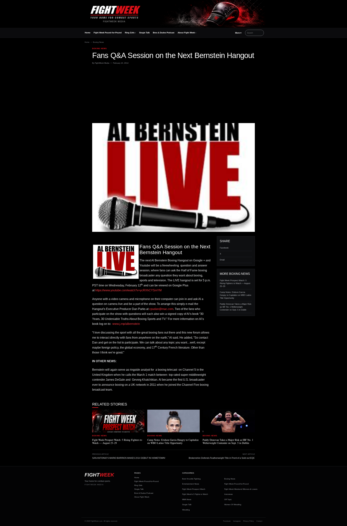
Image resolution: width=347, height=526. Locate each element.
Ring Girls (129, 33)
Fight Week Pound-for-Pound (108, 33)
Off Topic (228, 499)
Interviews (228, 494)
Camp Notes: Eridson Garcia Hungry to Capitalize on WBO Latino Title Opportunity (235, 295)
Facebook (224, 248)
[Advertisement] (173, 93)
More (238, 33)
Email (222, 260)
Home (87, 33)
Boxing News (98, 42)
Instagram (237, 521)
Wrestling (186, 510)
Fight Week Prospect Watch (193, 489)
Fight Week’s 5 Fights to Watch (195, 494)
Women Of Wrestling (232, 505)
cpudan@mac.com (161, 308)
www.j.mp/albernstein (126, 323)
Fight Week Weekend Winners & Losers (240, 489)
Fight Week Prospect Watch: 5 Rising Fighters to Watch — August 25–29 (235, 283)
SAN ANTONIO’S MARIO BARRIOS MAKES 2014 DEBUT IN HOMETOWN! (128, 458)
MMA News (186, 499)
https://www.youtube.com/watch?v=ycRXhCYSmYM (128, 290)
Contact (259, 521)
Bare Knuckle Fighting (191, 479)
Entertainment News (190, 484)
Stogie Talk (144, 33)
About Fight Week (186, 33)
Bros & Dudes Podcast (163, 33)
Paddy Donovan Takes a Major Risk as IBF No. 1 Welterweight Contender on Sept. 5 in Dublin (235, 307)
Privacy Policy (248, 521)
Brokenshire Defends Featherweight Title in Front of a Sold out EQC (222, 458)
